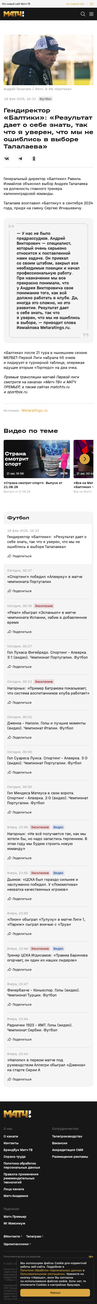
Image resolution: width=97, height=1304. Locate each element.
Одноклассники (16, 1244)
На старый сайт (75, 3)
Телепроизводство (67, 1136)
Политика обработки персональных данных (22, 1165)
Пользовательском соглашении (42, 1274)
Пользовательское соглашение (22, 1256)
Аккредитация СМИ (67, 1150)
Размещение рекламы (70, 1157)
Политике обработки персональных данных (51, 1270)
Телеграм (33, 1236)
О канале (11, 1136)
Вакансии (59, 1143)
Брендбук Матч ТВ (18, 1150)
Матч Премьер (15, 1217)
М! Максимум (14, 1223)
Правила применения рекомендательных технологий (21, 1178)
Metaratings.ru (35, 410)
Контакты (11, 1143)
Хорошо (55, 1293)
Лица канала (14, 1189)
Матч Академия (16, 1196)
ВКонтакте (12, 1236)
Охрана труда (14, 1157)
